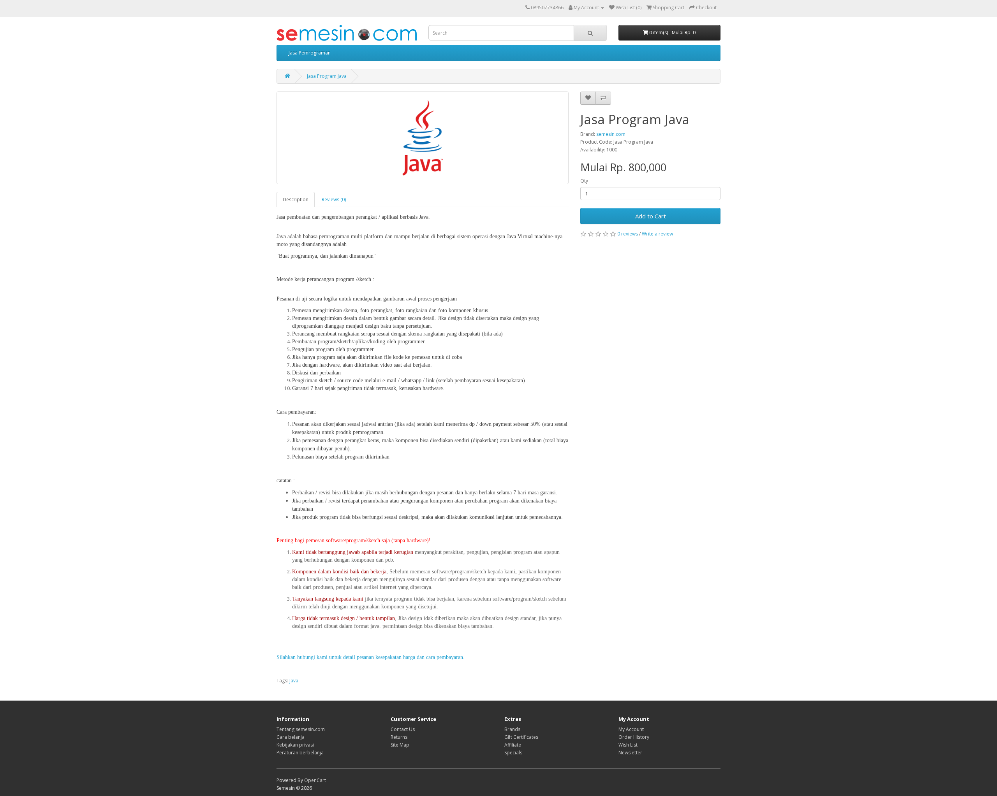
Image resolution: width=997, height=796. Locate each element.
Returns (399, 737)
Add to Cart (650, 216)
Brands (512, 729)
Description (295, 199)
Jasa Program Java (327, 76)
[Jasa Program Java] (423, 137)
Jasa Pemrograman (310, 52)
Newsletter (630, 752)
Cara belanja (291, 737)
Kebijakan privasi (295, 745)
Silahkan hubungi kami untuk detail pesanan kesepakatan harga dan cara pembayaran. (371, 657)
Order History (633, 737)
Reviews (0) (334, 199)
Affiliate (512, 745)
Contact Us (403, 729)
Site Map (400, 745)
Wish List (628, 745)
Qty (584, 180)
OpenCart (315, 780)
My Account (631, 729)
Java (293, 680)
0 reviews (627, 233)
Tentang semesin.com (301, 729)
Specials (513, 752)
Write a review (657, 233)
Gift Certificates (521, 737)
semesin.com (610, 134)
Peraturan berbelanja (300, 752)
